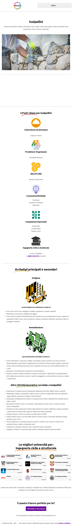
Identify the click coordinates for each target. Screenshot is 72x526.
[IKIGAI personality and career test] (17, 2)
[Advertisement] (36, 91)
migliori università (33, 256)
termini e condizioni (64, 523)
